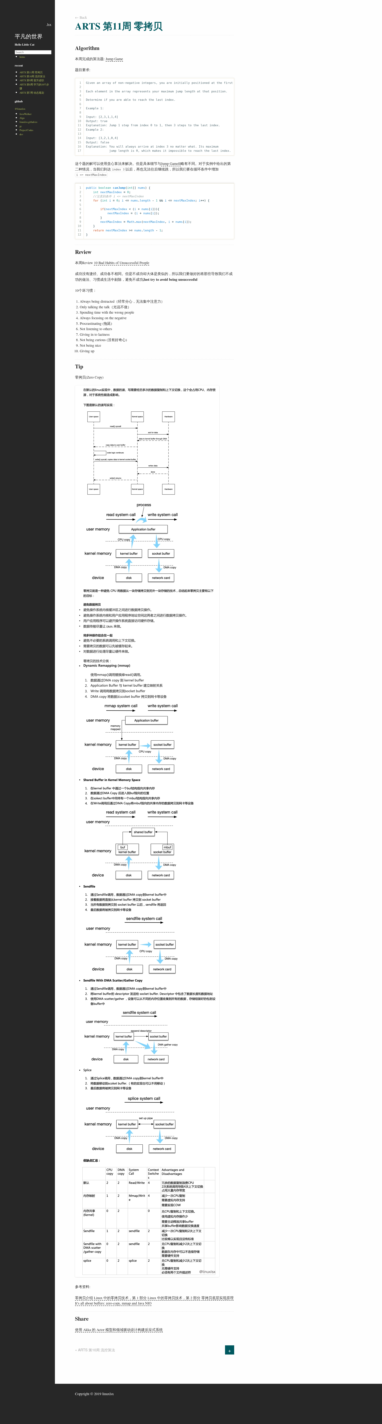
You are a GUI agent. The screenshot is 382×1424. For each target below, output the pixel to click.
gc (20, 126)
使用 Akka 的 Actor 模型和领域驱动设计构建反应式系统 (119, 1329)
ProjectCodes (26, 130)
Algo (21, 118)
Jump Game (114, 58)
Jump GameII (171, 163)
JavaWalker (25, 114)
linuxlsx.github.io (28, 122)
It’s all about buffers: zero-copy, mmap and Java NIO (113, 1303)
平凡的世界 (29, 36)
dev (21, 134)
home (22, 57)
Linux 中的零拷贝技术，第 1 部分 (120, 1297)
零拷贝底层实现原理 (217, 1297)
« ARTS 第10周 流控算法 (95, 1349)
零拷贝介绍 (84, 1297)
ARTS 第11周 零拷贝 (31, 72)
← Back (81, 17)
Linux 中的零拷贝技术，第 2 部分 (174, 1297)
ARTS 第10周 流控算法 (32, 76)
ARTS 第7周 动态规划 (31, 92)
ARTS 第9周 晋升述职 (31, 80)
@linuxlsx (20, 109)
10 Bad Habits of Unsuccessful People (121, 262)
